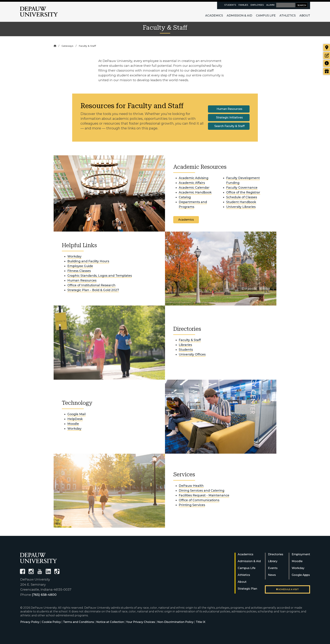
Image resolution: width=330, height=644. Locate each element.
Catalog (185, 197)
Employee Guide (80, 266)
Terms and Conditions (78, 622)
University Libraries (241, 207)
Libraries (185, 345)
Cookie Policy (51, 622)
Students (230, 5)
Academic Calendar (194, 187)
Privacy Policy (30, 622)
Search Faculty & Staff (229, 126)
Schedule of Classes (241, 197)
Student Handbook (241, 202)
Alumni (270, 5)
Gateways (67, 45)
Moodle (73, 424)
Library (272, 561)
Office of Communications (199, 500)
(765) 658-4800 (44, 595)
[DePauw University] (38, 558)
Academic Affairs (192, 183)
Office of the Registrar (243, 192)
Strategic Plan (247, 588)
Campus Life (266, 15)
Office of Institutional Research (91, 285)
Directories (275, 554)
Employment (301, 554)
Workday (74, 256)
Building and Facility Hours (88, 261)
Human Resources (229, 109)
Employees (257, 5)
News (272, 575)
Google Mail (76, 414)
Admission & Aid (239, 15)
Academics (214, 15)
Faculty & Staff (190, 340)
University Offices (192, 354)
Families (243, 5)
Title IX (200, 622)
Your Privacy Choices (140, 622)
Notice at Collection (110, 622)
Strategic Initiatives (229, 117)
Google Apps (301, 575)
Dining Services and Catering (201, 490)
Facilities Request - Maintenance (204, 495)
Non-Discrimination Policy (175, 622)
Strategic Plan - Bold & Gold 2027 (93, 290)
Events (273, 568)
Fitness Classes (79, 271)
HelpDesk (75, 419)
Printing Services (192, 505)
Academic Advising (193, 178)
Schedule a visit (288, 589)
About (304, 15)
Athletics (287, 15)
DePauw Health (191, 485)
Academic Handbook (195, 192)
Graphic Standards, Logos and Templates (99, 275)
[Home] (55, 45)
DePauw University (39, 11)
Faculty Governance (241, 187)
